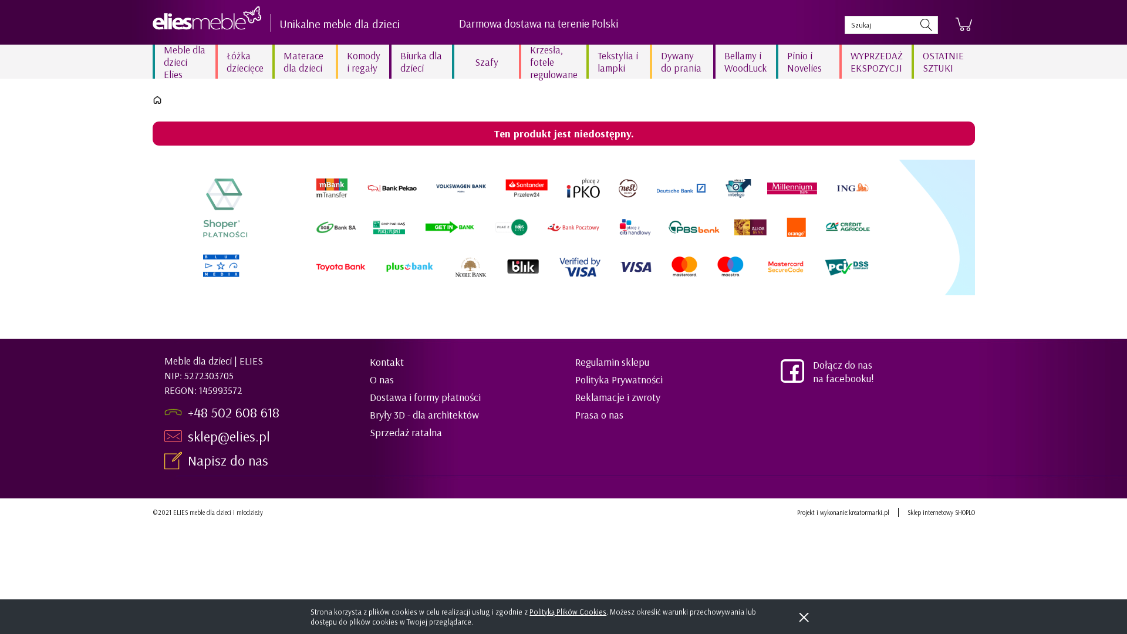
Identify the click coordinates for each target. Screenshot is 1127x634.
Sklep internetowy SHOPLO (941, 512)
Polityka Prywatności (619, 379)
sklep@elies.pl (229, 436)
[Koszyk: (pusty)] (964, 24)
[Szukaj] (926, 25)
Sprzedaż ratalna (406, 432)
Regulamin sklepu (612, 362)
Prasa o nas (599, 414)
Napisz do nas (230, 460)
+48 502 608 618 (233, 412)
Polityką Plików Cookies (567, 611)
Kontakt (387, 362)
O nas (382, 379)
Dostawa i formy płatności (425, 397)
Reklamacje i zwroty (617, 397)
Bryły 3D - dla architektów (424, 414)
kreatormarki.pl (869, 512)
